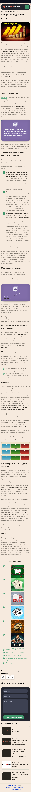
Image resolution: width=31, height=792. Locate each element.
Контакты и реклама (11, 787)
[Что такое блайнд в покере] (17, 626)
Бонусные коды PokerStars (17, 730)
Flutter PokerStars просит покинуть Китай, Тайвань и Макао (20, 764)
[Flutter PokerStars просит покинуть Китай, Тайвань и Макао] (6, 764)
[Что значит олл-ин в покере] (17, 640)
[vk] (12, 677)
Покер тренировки (16, 789)
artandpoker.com (12, 785)
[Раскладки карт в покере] (17, 584)
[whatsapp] (3, 677)
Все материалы (22, 787)
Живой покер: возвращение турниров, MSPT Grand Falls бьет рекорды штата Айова (19, 741)
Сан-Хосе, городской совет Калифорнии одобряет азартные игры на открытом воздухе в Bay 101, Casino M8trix (20, 753)
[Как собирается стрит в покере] (17, 571)
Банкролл (4, 97)
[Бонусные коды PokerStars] (6, 731)
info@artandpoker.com (25, 1)
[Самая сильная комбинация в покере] (17, 612)
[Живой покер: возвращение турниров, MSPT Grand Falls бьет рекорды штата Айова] (6, 741)
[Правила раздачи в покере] (17, 598)
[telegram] (8, 677)
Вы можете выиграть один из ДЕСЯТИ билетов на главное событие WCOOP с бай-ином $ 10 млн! (20, 776)
